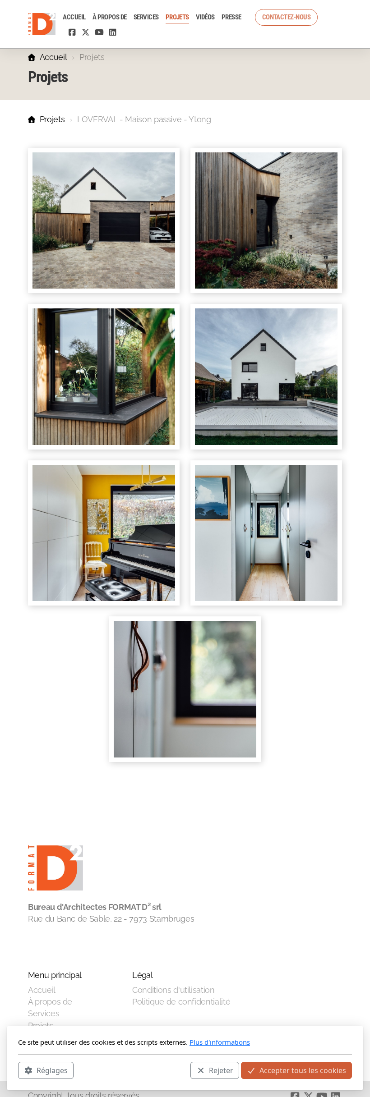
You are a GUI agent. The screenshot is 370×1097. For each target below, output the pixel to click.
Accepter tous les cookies (302, 1070)
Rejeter (221, 1070)
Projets (52, 119)
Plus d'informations (220, 1042)
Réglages (52, 1070)
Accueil (53, 57)
